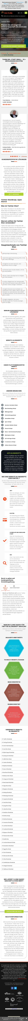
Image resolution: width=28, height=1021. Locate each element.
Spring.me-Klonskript (8, 755)
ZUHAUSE (3, 53)
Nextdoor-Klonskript (8, 812)
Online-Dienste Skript (10, 445)
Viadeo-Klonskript (7, 762)
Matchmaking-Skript (10, 408)
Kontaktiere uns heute (14, 911)
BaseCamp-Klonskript (8, 782)
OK (21, 1019)
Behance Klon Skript (8, 775)
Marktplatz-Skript (10, 435)
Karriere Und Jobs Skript (11, 405)
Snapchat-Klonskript (8, 799)
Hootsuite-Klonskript (8, 822)
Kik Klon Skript (6, 815)
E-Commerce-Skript (10, 441)
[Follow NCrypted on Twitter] (15, 987)
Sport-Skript (8, 421)
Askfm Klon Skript (7, 759)
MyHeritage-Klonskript (8, 752)
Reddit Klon (6, 839)
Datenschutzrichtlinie (22, 978)
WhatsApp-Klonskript (8, 795)
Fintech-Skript (8, 428)
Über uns (12, 983)
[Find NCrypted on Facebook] (12, 987)
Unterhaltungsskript (10, 415)
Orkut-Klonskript (7, 859)
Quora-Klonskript (7, 769)
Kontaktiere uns (9, 984)
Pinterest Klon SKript (8, 835)
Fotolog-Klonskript (7, 742)
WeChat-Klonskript (7, 819)
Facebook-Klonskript (8, 829)
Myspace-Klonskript (8, 832)
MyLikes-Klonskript (7, 765)
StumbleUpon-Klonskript (9, 862)
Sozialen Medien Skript (14, 53)
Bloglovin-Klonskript (8, 789)
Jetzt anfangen (14, 194)
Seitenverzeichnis (19, 983)
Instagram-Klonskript (8, 779)
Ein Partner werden (18, 984)
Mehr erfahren (13, 1019)
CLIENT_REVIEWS (7, 102)
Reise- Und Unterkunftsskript (13, 431)
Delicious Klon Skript (8, 855)
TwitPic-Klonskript (7, 739)
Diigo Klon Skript (7, 785)
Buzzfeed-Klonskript (8, 772)
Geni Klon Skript (7, 749)
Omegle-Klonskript (7, 865)
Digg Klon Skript (7, 849)
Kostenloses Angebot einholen (13, 46)
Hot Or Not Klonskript (8, 745)
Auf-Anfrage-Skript (10, 438)
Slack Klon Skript (7, 802)
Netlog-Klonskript (7, 792)
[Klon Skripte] (6, 12)
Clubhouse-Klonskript (8, 869)
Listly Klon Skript (7, 809)
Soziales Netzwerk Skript (9, 842)
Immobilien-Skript (9, 418)
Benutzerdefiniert (14, 587)
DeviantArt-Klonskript (8, 845)
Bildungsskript (9, 411)
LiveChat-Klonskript (7, 825)
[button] (22, 13)
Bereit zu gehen (5, 588)
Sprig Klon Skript (7, 805)
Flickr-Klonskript (7, 852)
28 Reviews (24, 156)
